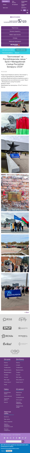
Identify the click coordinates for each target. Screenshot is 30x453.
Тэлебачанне (7, 367)
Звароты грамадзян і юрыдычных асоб (8, 425)
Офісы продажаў (8, 421)
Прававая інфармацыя (19, 403)
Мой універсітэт (20, 379)
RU (21, 10)
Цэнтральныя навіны (8, 50)
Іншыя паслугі (7, 382)
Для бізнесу (14, 2)
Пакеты (6, 362)
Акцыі (5, 384)
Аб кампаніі (15, 4)
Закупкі (17, 53)
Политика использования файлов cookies (10, 448)
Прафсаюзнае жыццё (19, 406)
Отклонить (9, 450)
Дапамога (23, 7)
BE (24, 10)
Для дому (5, 1)
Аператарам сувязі (24, 2)
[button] (15, 112)
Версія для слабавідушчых (27, 12)
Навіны (4, 4)
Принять (3, 450)
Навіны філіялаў (8, 396)
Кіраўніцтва (19, 392)
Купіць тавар (15, 44)
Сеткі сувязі (19, 399)
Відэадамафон (7, 372)
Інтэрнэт (6, 365)
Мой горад (6, 379)
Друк (27, 312)
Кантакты (6, 416)
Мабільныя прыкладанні (15, 41)
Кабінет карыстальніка (15, 34)
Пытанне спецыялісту (15, 31)
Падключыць (15, 27)
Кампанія (18, 394)
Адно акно (5, 7)
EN (27, 10)
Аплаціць (15, 38)
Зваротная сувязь (24, 5)
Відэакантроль (7, 370)
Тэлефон (6, 374)
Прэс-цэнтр (7, 419)
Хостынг (6, 377)
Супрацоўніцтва (20, 397)
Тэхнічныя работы (7, 53)
